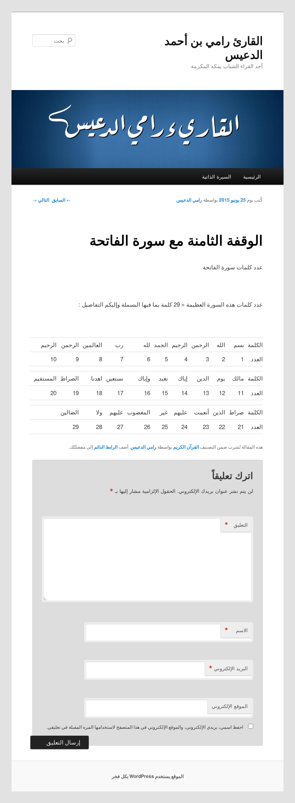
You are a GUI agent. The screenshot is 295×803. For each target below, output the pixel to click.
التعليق (236, 525)
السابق (61, 199)
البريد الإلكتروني (228, 668)
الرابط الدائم (106, 446)
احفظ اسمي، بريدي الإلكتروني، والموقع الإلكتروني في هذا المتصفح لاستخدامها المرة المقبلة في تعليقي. (144, 726)
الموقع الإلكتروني (230, 706)
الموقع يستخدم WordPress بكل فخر (148, 776)
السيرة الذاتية (216, 176)
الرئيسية (252, 176)
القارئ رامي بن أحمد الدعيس (213, 47)
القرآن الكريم (186, 446)
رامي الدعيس (189, 199)
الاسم (236, 630)
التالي (40, 199)
